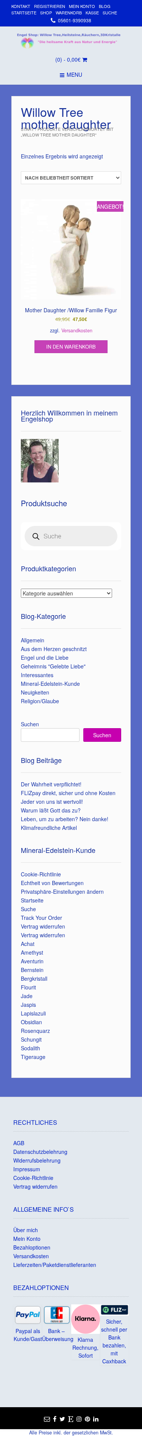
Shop (46, 12)
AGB (18, 1143)
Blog (105, 6)
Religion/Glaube (40, 701)
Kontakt (20, 6)
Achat (27, 943)
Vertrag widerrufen (43, 926)
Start (27, 129)
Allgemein (32, 640)
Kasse (92, 12)
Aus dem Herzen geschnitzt (54, 649)
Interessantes (37, 675)
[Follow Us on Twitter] (62, 1418)
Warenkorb (69, 12)
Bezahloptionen (31, 1247)
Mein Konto (82, 6)
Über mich (25, 1230)
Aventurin (32, 961)
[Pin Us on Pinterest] (87, 1418)
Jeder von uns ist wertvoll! (52, 801)
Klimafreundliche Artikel (49, 827)
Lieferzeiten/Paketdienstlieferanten (54, 1264)
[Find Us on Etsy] (70, 1418)
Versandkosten (76, 330)
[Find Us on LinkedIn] (95, 1418)
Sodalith (30, 1048)
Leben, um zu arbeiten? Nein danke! (64, 819)
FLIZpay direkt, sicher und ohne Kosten (68, 793)
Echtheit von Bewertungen (52, 883)
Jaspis (28, 1004)
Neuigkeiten (35, 692)
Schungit (31, 1039)
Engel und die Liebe (45, 657)
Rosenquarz (35, 1030)
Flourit (28, 987)
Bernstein (32, 970)
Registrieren (49, 6)
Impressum (26, 1169)
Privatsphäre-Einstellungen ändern (62, 891)
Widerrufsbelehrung (37, 1160)
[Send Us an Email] (47, 1418)
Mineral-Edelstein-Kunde (50, 683)
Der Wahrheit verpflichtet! (51, 784)
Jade (27, 996)
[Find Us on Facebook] (54, 1418)
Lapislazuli (33, 1013)
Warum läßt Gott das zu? (51, 810)
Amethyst (32, 952)
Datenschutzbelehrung (40, 1151)
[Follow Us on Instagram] (79, 1418)
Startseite (23, 12)
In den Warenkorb (71, 346)
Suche (110, 12)
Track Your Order (41, 917)
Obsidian (31, 1022)
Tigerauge (33, 1056)
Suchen (30, 724)
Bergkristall (34, 978)
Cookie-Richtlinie (41, 874)
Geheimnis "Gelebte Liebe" (53, 666)
